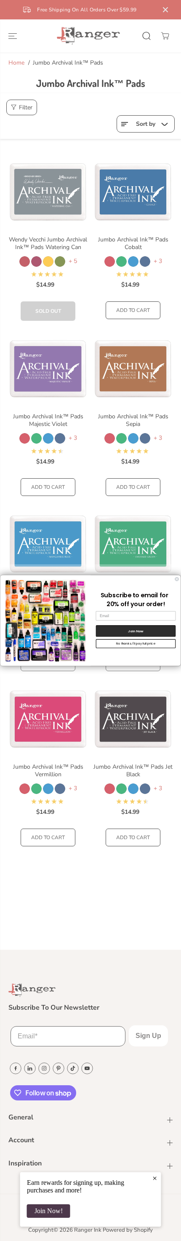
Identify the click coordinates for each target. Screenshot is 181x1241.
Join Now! (49, 1210)
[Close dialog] (177, 579)
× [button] (154, 1178)
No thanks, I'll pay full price (135, 643)
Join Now (135, 631)
